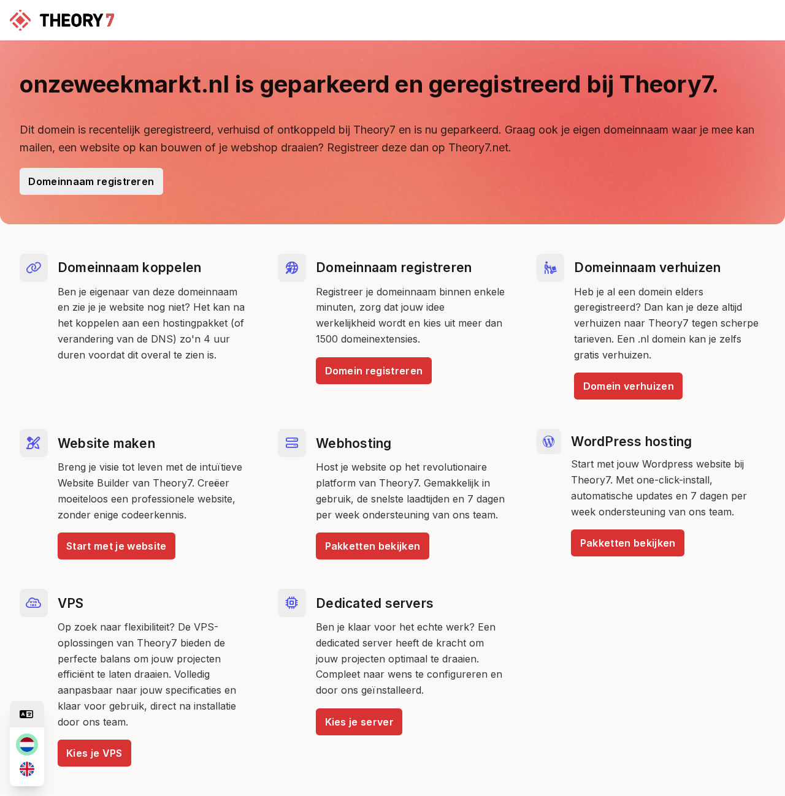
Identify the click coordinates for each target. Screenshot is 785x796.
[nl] (27, 744)
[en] (27, 769)
